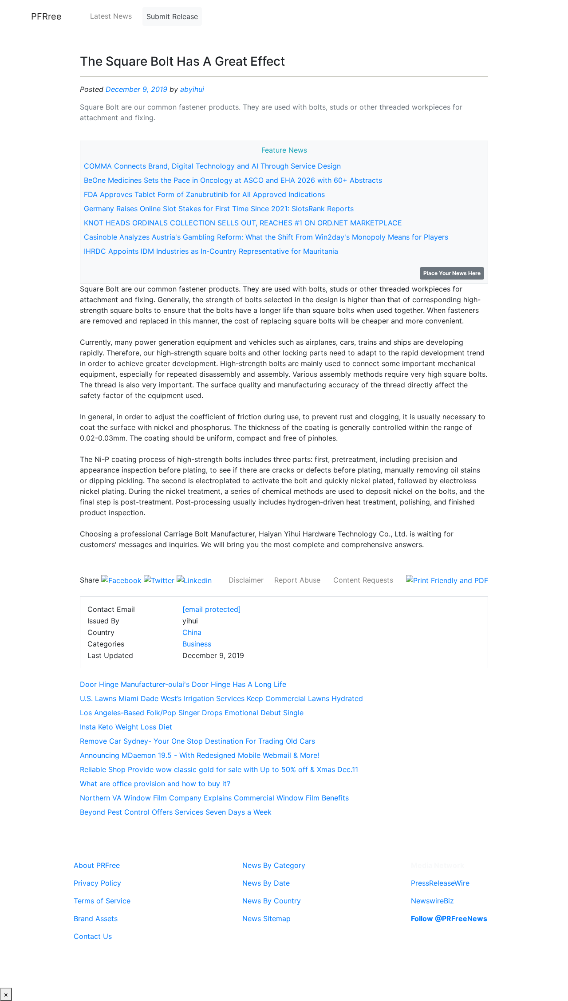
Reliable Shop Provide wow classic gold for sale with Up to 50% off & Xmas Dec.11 (219, 769)
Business (196, 643)
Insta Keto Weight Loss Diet (126, 726)
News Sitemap (266, 918)
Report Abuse (297, 579)
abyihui (192, 89)
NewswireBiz (432, 900)
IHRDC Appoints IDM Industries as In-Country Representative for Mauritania (211, 251)
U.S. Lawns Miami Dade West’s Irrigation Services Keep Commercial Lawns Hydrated (221, 698)
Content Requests (363, 579)
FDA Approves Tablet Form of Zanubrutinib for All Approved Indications (204, 194)
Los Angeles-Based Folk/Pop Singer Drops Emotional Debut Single (192, 712)
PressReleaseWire (440, 883)
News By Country (271, 900)
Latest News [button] (111, 16)
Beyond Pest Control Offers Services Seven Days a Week (176, 812)
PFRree (46, 16)
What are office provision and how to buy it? (155, 783)
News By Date (266, 883)
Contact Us (93, 936)
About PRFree (97, 865)
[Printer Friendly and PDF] (447, 579)
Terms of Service (102, 900)
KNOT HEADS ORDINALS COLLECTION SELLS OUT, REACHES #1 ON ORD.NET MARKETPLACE (243, 222)
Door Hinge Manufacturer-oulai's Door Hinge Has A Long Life (183, 684)
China (191, 632)
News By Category (273, 865)
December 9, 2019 (136, 89)
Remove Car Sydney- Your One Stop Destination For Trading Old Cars (197, 741)
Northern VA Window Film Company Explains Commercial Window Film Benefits (214, 797)
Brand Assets (96, 918)
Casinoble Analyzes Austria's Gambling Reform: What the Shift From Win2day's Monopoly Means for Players (266, 237)
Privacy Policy (97, 883)
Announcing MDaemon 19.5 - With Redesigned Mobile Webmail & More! (199, 755)
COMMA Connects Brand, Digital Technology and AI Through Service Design (212, 166)
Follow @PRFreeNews (449, 918)
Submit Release (172, 16)
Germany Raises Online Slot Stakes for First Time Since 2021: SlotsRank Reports (219, 208)
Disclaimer (246, 579)
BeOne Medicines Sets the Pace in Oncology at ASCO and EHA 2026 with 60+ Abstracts (233, 180)
